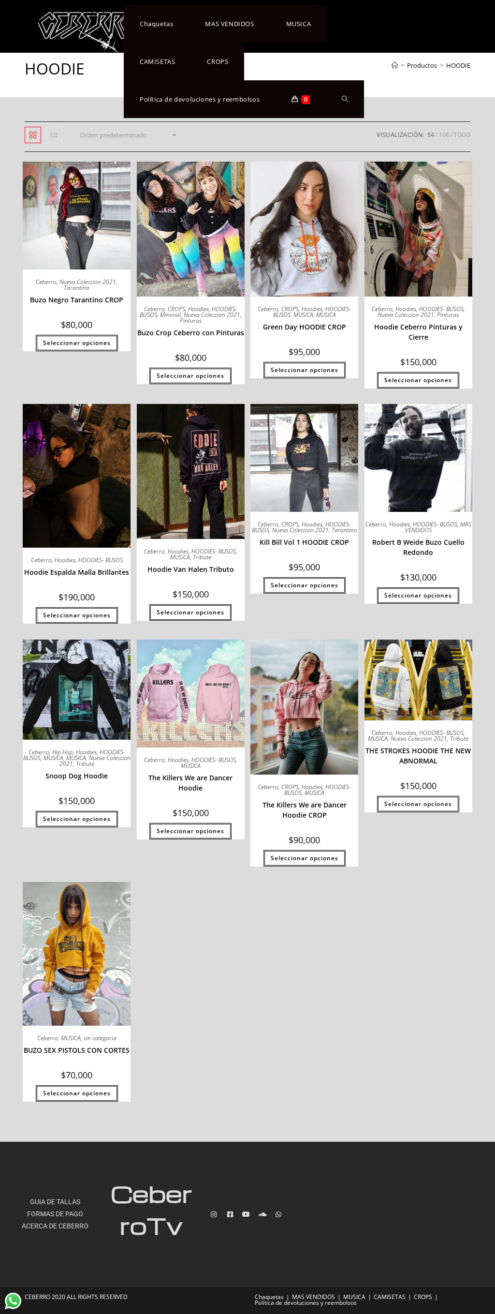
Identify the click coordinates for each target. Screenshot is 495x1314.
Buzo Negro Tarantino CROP (76, 299)
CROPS (176, 309)
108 (444, 135)
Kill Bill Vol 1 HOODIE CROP (304, 542)
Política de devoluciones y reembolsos (306, 1303)
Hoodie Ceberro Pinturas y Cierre (418, 332)
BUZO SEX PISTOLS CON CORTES (77, 1050)
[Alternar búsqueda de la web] (345, 99)
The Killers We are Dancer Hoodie (190, 782)
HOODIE (458, 65)
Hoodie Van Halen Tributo (190, 569)
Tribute (202, 557)
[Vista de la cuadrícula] (33, 135)
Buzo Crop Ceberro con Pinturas (190, 332)
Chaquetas (269, 1297)
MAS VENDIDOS (313, 1297)
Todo (462, 135)
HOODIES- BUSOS (441, 309)
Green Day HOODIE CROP (304, 326)
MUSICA (303, 315)
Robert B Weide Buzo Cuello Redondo (418, 547)
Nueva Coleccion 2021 (87, 282)
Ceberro (46, 282)
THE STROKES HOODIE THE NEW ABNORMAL (418, 755)
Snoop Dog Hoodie (76, 775)
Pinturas (191, 320)
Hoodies (198, 309)
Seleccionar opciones (77, 343)
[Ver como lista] (54, 135)
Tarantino (76, 288)
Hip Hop (62, 752)
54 (430, 135)
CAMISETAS (390, 1297)
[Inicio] (395, 65)
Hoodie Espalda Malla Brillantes (76, 572)
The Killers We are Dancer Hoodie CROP (304, 810)
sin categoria (100, 1038)
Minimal (170, 315)
